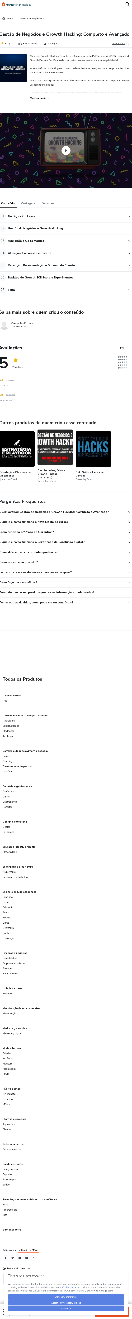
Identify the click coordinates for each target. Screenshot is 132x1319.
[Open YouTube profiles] (26, 1258)
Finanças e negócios (15, 953)
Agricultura (9, 1124)
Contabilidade (10, 958)
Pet (5, 701)
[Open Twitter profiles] (12, 1258)
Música (6, 1104)
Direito (6, 902)
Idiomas (7, 917)
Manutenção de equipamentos (21, 1008)
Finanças (7, 968)
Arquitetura (9, 872)
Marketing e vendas (15, 1028)
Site (5, 1215)
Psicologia (8, 938)
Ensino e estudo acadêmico (19, 892)
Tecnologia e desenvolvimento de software (30, 1199)
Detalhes (48, 203)
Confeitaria (8, 791)
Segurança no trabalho (15, 877)
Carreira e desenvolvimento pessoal (25, 751)
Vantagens (28, 203)
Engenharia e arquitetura (18, 867)
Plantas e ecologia (14, 1119)
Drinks (6, 796)
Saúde (6, 1184)
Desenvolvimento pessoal (17, 766)
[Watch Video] (66, 150)
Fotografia (8, 832)
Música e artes (12, 1089)
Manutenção (9, 1013)
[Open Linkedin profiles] (19, 1258)
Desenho (8, 1099)
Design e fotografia (15, 822)
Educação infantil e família (19, 847)
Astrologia (9, 720)
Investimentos (11, 973)
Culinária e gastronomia (17, 786)
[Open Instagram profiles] (33, 1258)
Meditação (8, 731)
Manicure (8, 1063)
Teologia (8, 736)
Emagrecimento (11, 1169)
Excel (6, 1204)
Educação (8, 907)
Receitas (8, 807)
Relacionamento (12, 1149)
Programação (10, 1210)
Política (7, 933)
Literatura (8, 928)
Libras (6, 923)
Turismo (7, 993)
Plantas (7, 1129)
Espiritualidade (11, 726)
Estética (7, 1058)
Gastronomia (10, 802)
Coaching (7, 761)
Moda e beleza (12, 1048)
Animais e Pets (12, 695)
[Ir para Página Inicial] (18, 4)
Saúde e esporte (13, 1164)
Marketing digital (12, 1033)
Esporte (7, 1174)
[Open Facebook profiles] (5, 1258)
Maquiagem (9, 1069)
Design (6, 827)
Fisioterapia (9, 1179)
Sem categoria (12, 1229)
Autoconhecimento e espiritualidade (25, 715)
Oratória (7, 771)
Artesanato (9, 1094)
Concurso (8, 897)
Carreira (7, 756)
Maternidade (10, 852)
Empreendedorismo (14, 963)
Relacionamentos (13, 1144)
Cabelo (7, 1053)
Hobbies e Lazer (13, 988)
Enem (6, 912)
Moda (6, 1074)
